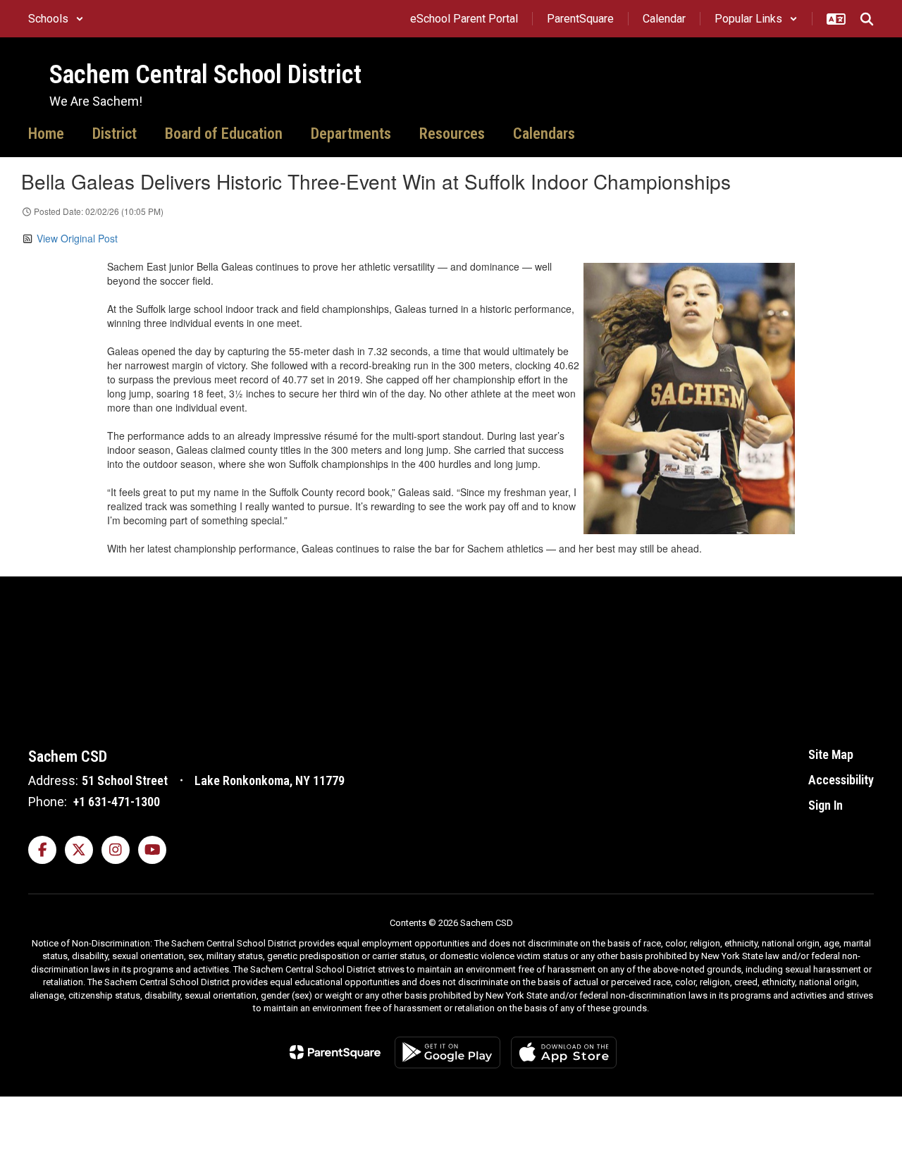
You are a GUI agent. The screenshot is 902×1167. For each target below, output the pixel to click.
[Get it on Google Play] (447, 1052)
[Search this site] (867, 19)
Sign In (825, 805)
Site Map (830, 754)
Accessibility (841, 779)
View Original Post (77, 238)
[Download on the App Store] (564, 1052)
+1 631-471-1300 (116, 801)
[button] (56, 18)
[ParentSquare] (335, 1052)
